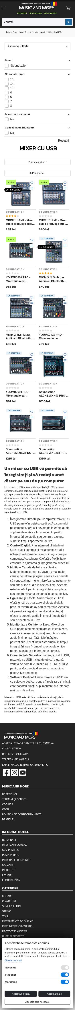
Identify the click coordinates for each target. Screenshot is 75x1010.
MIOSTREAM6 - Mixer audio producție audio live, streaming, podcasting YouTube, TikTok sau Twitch (53, 222)
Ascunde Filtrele (18, 46)
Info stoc (8, 870)
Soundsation (15, 212)
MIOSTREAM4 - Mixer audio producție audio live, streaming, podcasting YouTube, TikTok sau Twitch (20, 222)
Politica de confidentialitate (22, 814)
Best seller (35, 13)
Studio (6, 911)
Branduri (8, 819)
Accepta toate (54, 993)
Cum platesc (10, 850)
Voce (5, 916)
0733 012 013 (22, 759)
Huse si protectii (13, 936)
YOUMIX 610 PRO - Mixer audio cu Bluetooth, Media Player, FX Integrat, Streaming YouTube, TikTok (18, 393)
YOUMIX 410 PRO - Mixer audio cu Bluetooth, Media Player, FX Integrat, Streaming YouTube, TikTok (52, 336)
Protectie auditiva (14, 931)
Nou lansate (50, 13)
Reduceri (22, 13)
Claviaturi (9, 901)
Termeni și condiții (14, 799)
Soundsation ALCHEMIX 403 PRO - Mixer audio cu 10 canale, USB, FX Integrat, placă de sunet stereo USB (54, 393)
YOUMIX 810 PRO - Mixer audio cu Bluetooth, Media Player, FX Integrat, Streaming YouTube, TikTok (18, 279)
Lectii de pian (11, 880)
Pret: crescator (36, 162)
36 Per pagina (36, 173)
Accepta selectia (20, 993)
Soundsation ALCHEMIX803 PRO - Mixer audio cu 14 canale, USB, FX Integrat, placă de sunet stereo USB (20, 451)
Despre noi (9, 794)
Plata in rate (10, 855)
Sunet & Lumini (25, 32)
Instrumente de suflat (17, 921)
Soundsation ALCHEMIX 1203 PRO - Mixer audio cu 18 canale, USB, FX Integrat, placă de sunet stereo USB (54, 451)
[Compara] (31, 188)
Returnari (9, 840)
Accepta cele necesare (37, 1001)
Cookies (7, 804)
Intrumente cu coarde (17, 926)
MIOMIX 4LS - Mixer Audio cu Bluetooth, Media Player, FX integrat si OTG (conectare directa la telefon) (52, 279)
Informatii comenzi (14, 844)
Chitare (7, 896)
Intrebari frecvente (16, 860)
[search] (68, 22)
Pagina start (11, 32)
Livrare (7, 875)
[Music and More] (37, 5)
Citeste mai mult (13, 960)
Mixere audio (40, 32)
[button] (6, 8)
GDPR (5, 809)
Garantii (7, 865)
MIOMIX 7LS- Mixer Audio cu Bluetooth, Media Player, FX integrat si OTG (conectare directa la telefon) (19, 336)
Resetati (63, 140)
